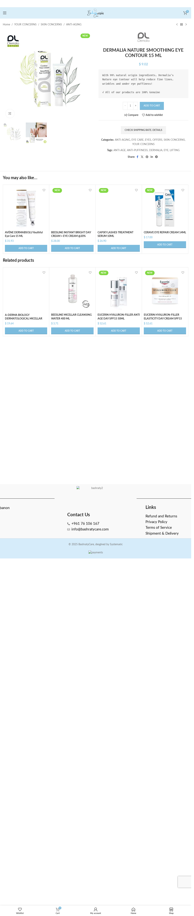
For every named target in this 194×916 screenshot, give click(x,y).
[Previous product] (177, 24)
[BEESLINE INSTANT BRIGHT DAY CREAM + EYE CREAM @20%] (72, 329)
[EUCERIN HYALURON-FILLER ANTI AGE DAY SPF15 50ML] (119, 532)
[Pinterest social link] (147, 157)
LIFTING (175, 150)
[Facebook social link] (137, 157)
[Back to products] (181, 24)
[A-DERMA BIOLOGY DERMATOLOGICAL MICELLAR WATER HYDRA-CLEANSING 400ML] (26, 653)
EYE (166, 150)
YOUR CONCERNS (25, 24)
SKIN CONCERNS (51, 24)
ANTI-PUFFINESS (137, 150)
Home (6, 24)
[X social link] (142, 157)
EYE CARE (137, 140)
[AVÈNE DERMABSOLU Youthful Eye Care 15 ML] (26, 208)
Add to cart (152, 106)
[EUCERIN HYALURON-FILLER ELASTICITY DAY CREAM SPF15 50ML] (165, 532)
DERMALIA (155, 150)
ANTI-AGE (119, 150)
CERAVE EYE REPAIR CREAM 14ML (165, 232)
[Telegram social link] (156, 157)
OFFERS (157, 140)
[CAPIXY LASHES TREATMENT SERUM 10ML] (119, 329)
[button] (26, 248)
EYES (148, 140)
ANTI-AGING (73, 24)
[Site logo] (95, 13)
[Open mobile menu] (5, 13)
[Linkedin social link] (151, 157)
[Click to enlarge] (10, 113)
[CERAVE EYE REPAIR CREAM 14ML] (165, 208)
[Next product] (186, 24)
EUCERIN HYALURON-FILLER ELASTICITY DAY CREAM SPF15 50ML (163, 560)
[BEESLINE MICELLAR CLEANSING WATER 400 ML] (72, 532)
